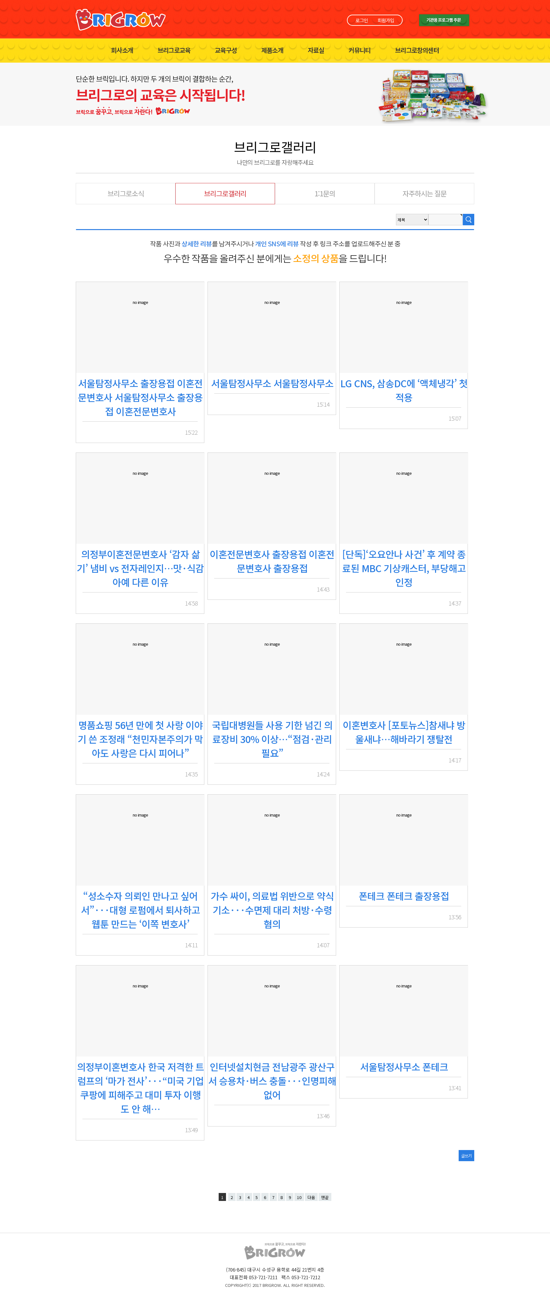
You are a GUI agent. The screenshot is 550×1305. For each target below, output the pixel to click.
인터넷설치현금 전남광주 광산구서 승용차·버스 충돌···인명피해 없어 (272, 1081)
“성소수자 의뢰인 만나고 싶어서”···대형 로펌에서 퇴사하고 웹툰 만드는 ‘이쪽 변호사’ (140, 910)
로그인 (362, 20)
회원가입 (385, 20)
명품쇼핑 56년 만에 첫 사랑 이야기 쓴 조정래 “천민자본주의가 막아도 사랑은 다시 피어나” (140, 739)
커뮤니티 (359, 50)
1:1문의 (324, 193)
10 (299, 1197)
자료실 (316, 50)
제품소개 (272, 50)
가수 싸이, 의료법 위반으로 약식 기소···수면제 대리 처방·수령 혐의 (272, 910)
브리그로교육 (174, 50)
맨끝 (325, 1197)
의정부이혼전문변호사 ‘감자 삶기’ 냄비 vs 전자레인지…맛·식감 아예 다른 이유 (140, 568)
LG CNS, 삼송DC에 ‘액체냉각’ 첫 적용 (404, 390)
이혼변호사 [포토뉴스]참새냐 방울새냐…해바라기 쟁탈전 (404, 732)
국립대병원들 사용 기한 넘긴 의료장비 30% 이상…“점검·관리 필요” (272, 739)
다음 (311, 1197)
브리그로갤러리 (225, 193)
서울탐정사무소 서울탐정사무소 (272, 383)
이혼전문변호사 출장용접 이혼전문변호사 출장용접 (272, 561)
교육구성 (226, 50)
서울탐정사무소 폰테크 (404, 1067)
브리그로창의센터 (417, 50)
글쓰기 (466, 1156)
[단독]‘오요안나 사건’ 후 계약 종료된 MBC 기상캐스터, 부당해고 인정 (404, 568)
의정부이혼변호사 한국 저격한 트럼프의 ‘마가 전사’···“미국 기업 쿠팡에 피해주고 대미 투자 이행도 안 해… (140, 1088)
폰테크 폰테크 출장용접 (404, 896)
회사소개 (122, 50)
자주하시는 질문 (425, 193)
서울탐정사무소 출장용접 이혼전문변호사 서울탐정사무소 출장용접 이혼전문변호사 (140, 397)
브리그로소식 (126, 193)
